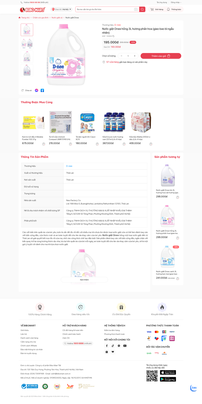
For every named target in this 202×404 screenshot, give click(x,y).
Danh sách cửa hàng (29, 338)
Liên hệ (24, 334)
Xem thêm (84, 280)
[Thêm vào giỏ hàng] (44, 144)
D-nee (117, 25)
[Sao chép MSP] (113, 36)
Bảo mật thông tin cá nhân (32, 349)
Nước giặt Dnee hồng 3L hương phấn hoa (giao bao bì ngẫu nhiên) (167, 233)
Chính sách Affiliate (29, 346)
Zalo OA (66, 338)
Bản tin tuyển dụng (29, 353)
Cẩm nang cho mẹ (28, 342)
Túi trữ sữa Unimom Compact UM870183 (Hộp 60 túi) (60, 139)
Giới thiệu (25, 330)
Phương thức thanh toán (114, 334)
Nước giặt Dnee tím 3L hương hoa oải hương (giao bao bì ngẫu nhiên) (167, 192)
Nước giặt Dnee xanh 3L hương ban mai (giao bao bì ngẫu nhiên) (167, 273)
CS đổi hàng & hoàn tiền (73, 330)
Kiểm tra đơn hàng (112, 330)
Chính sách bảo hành (72, 334)
